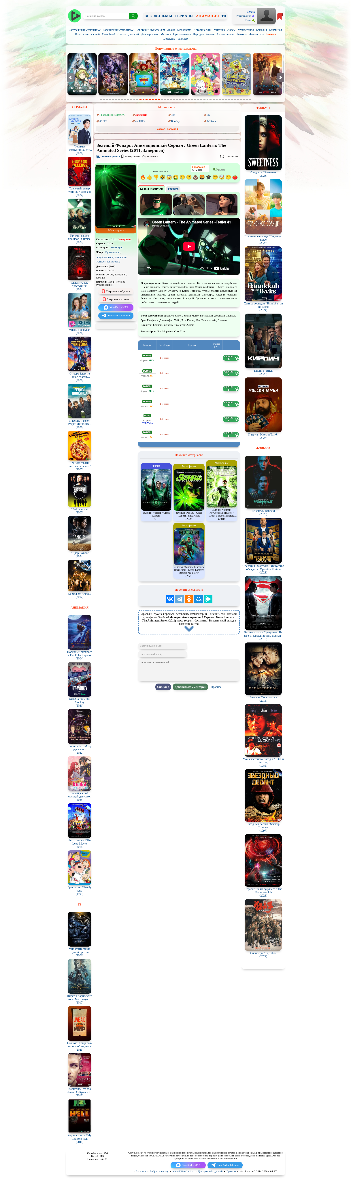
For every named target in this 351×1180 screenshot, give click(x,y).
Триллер (182, 38)
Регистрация (243, 15)
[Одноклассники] (189, 599)
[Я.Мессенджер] (208, 599)
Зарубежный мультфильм (85, 29)
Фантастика (256, 34)
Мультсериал (246, 29)
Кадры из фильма (151, 188)
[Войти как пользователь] (266, 15)
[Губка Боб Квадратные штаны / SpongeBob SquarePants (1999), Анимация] (113, 94)
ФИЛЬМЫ (163, 16)
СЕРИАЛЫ (184, 16)
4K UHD (140, 121)
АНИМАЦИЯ (207, 16)
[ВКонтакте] (170, 599)
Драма (171, 29)
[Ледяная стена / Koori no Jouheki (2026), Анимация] (144, 94)
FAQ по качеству (159, 1171)
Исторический (202, 29)
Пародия (198, 34)
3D (208, 115)
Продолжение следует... (112, 115)
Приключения (182, 34)
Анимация (116, 247)
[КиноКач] (74, 15)
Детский (133, 34)
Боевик (271, 34)
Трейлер (173, 188)
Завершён (141, 115)
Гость (251, 11)
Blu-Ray (175, 121)
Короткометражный (87, 34)
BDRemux (212, 121)
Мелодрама (184, 29)
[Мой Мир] (198, 599)
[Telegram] (179, 599)
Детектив (169, 38)
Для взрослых (149, 34)
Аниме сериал (225, 34)
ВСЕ (148, 16)
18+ (173, 115)
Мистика (219, 29)
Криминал (275, 29)
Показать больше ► (167, 129)
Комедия (261, 29)
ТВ (223, 16)
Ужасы (231, 29)
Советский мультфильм (150, 29)
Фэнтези (242, 34)
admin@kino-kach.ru (183, 1171)
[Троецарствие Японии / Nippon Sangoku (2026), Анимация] (236, 94)
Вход (248, 20)
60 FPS (103, 121)
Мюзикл (166, 34)
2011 (114, 239)
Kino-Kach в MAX (119, 307)
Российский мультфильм (118, 29)
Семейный (108, 34)
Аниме (210, 34)
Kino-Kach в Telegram (119, 315)
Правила (216, 686)
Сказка (122, 34)
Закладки (141, 1171)
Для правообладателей (210, 1171)
